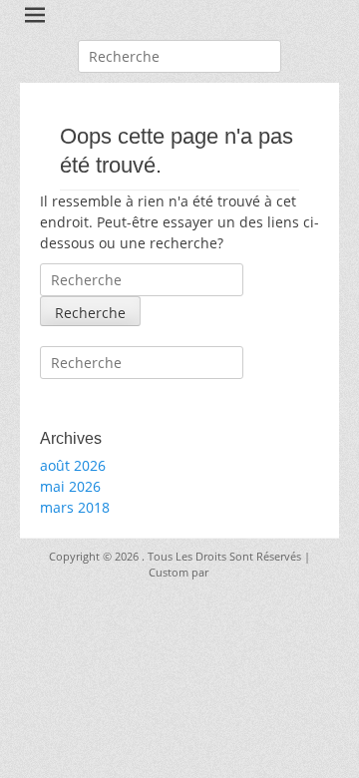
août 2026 (73, 465)
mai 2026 (70, 486)
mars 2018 (75, 507)
